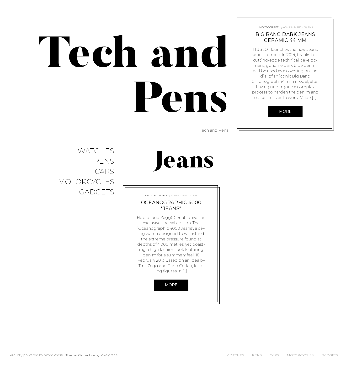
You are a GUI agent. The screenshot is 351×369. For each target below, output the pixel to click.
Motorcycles (86, 182)
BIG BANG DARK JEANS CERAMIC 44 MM (285, 37)
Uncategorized (156, 195)
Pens (104, 161)
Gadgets (96, 192)
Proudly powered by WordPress (36, 355)
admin (175, 195)
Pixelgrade (109, 355)
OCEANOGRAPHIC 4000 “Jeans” (171, 205)
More (171, 285)
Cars (104, 171)
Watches (96, 151)
